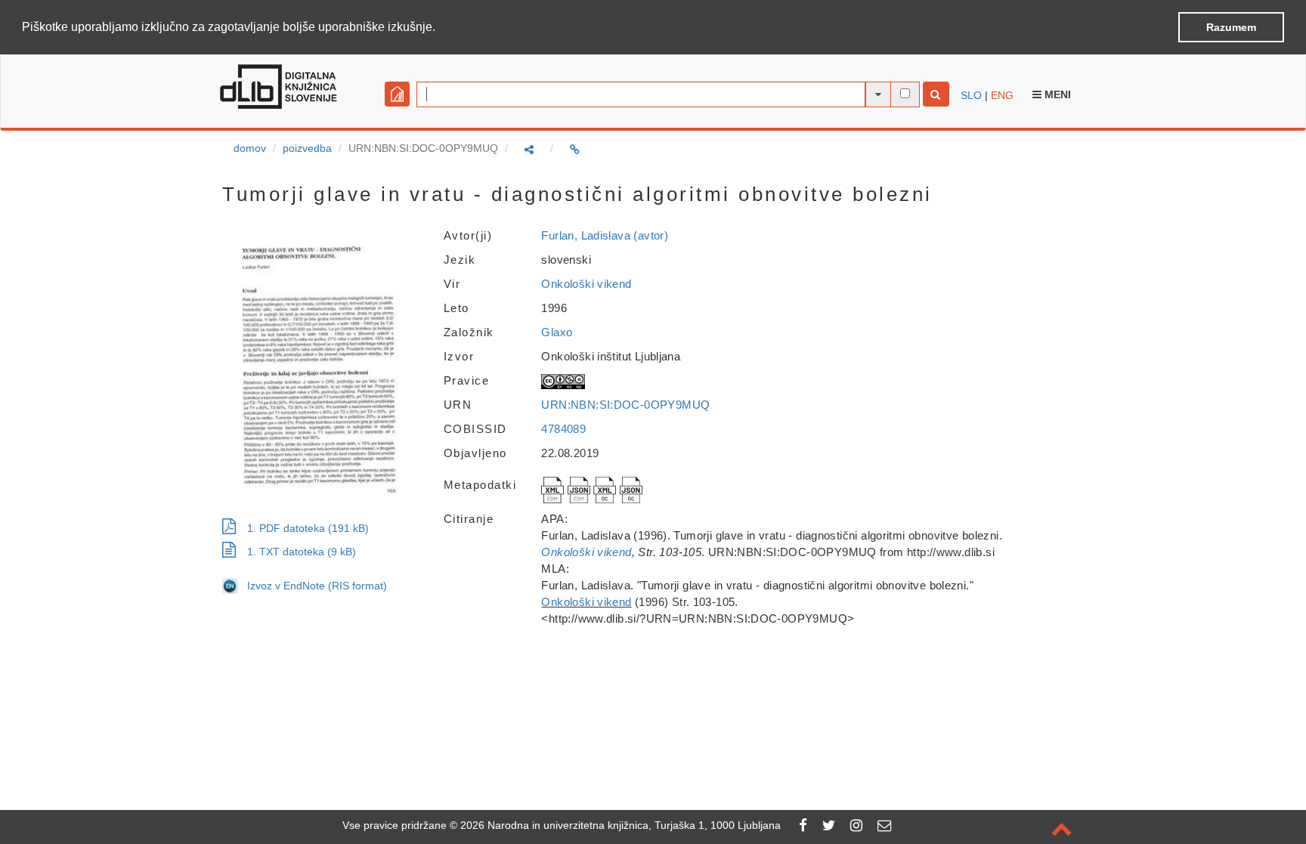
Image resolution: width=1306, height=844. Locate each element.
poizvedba (307, 148)
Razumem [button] (1231, 27)
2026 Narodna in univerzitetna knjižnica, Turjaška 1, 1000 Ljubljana (620, 825)
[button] (440, 28)
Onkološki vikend (586, 283)
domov (250, 148)
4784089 (563, 428)
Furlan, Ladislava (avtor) (604, 235)
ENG (1002, 95)
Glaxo (556, 332)
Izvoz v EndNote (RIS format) (312, 586)
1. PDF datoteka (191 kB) (308, 528)
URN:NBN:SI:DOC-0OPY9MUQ (625, 404)
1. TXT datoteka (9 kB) (301, 552)
